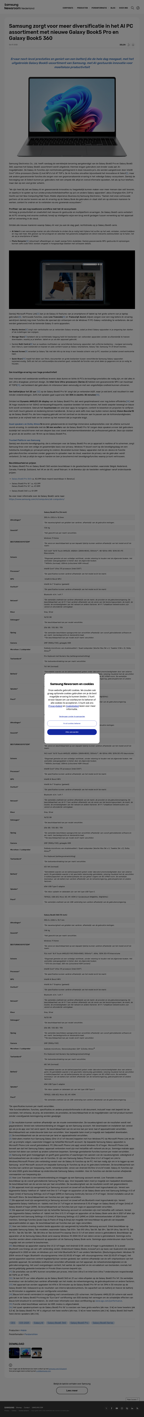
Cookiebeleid (72, 706)
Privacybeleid (55, 706)
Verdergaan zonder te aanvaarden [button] (72, 716)
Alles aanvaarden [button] (72, 732)
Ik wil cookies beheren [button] (71, 723)
